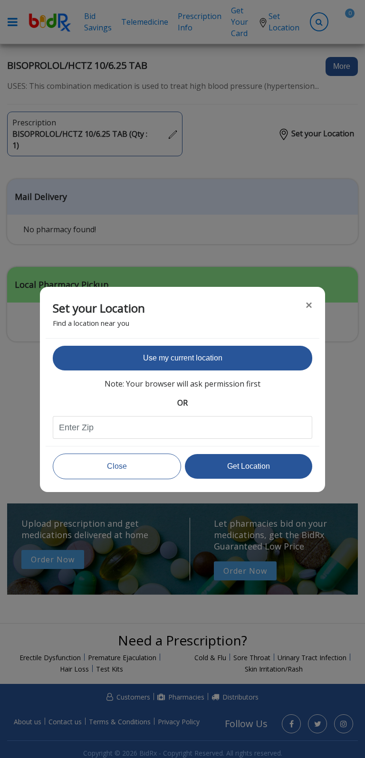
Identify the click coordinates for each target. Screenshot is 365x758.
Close (117, 466)
